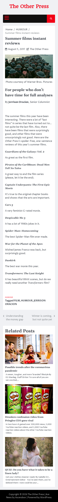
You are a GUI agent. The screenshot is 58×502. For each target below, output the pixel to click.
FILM (17, 300)
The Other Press (29, 6)
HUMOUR (9, 297)
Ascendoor (20, 497)
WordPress (45, 497)
